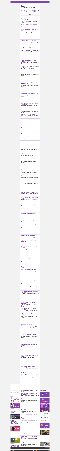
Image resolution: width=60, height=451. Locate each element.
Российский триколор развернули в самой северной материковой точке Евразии (28, 61)
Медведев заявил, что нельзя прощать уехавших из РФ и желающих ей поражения (29, 109)
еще (48, 421)
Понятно (47, 447)
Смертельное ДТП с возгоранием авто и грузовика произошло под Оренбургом (29, 130)
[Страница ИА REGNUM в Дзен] (32, 14)
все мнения (18, 401)
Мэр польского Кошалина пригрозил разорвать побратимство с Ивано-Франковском (29, 104)
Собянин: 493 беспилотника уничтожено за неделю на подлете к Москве (28, 309)
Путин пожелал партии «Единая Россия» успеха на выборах (29, 192)
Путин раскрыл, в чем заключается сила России (28, 264)
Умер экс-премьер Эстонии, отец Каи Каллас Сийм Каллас (29, 330)
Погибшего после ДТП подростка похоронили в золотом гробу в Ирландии (30, 136)
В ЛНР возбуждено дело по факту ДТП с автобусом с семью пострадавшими (29, 314)
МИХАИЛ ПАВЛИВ (12, 401)
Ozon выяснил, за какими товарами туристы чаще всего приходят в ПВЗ (17, 440)
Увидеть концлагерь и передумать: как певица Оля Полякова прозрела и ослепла (15, 399)
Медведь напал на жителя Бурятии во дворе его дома (28, 398)
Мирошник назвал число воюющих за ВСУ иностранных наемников (29, 431)
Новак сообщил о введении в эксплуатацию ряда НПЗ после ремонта (29, 89)
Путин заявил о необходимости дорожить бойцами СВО (29, 235)
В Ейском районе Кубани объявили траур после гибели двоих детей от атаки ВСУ (29, 292)
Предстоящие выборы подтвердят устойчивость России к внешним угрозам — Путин (29, 258)
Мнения (26, 10)
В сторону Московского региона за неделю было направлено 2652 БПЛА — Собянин (29, 181)
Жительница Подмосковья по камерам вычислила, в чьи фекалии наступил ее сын (29, 415)
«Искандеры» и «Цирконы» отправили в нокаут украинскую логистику (29, 198)
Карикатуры (37, 10)
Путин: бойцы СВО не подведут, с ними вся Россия (28, 175)
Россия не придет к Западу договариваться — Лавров (17, 417)
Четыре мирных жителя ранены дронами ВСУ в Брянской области (29, 437)
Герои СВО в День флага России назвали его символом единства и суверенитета (29, 394)
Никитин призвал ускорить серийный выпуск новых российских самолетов (28, 270)
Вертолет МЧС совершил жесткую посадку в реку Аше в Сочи (29, 50)
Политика (16, 415)
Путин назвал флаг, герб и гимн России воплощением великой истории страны (17, 405)
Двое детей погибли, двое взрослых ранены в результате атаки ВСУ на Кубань (29, 442)
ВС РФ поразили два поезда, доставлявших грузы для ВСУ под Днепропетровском (29, 153)
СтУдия (32, 10)
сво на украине (43, 403)
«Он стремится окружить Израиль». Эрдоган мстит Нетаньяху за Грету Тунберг (29, 388)
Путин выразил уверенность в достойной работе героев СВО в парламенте (30, 224)
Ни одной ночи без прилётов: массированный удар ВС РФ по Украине (44, 410)
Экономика (16, 438)
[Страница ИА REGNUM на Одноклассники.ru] (30, 14)
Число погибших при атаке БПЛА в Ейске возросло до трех (29, 93)
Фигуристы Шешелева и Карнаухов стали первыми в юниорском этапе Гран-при (28, 367)
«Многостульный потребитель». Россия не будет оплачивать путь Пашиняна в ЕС (14, 423)
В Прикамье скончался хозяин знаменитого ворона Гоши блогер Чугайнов (29, 303)
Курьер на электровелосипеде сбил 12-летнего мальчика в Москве (17, 429)
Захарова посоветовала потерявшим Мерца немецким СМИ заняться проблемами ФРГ (29, 83)
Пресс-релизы (25, 11)
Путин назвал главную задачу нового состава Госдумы (28, 114)
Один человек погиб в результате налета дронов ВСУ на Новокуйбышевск (29, 345)
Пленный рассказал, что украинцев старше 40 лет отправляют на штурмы (30, 325)
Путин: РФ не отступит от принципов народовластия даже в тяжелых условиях (29, 247)
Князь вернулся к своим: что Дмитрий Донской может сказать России (30, 159)
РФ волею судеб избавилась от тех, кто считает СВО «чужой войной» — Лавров (29, 45)
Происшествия (16, 426)
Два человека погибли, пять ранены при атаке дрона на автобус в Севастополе (15, 393)
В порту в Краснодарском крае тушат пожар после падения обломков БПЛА (29, 409)
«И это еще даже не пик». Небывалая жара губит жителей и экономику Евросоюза (15, 411)
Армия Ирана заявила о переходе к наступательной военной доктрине (29, 350)
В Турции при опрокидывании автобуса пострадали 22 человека (29, 421)
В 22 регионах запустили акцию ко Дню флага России (28, 334)
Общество (16, 403)
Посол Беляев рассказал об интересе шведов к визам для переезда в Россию (29, 286)
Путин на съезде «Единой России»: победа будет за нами (29, 202)
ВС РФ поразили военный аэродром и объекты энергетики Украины (29, 356)
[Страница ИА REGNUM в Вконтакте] (29, 14)
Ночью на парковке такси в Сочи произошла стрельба (28, 213)
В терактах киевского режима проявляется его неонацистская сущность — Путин (29, 241)
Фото (28, 10)
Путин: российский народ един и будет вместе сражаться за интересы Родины (29, 218)
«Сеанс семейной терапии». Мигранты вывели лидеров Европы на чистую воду (15, 446)
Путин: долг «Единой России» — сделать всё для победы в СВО (29, 170)
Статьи (24, 10)
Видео (30, 10)
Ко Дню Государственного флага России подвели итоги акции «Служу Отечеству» (30, 67)
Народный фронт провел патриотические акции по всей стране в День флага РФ (29, 19)
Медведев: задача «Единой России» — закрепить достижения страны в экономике (30, 72)
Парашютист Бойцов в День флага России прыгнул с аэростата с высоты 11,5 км (28, 147)
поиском (26, 7)
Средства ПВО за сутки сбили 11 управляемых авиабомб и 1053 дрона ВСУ (29, 372)
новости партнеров (43, 390)
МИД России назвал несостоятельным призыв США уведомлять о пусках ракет (28, 377)
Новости (22, 10)
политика (13, 408)
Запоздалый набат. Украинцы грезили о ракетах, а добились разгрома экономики (14, 434)
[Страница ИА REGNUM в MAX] (27, 14)
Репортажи (34, 10)
